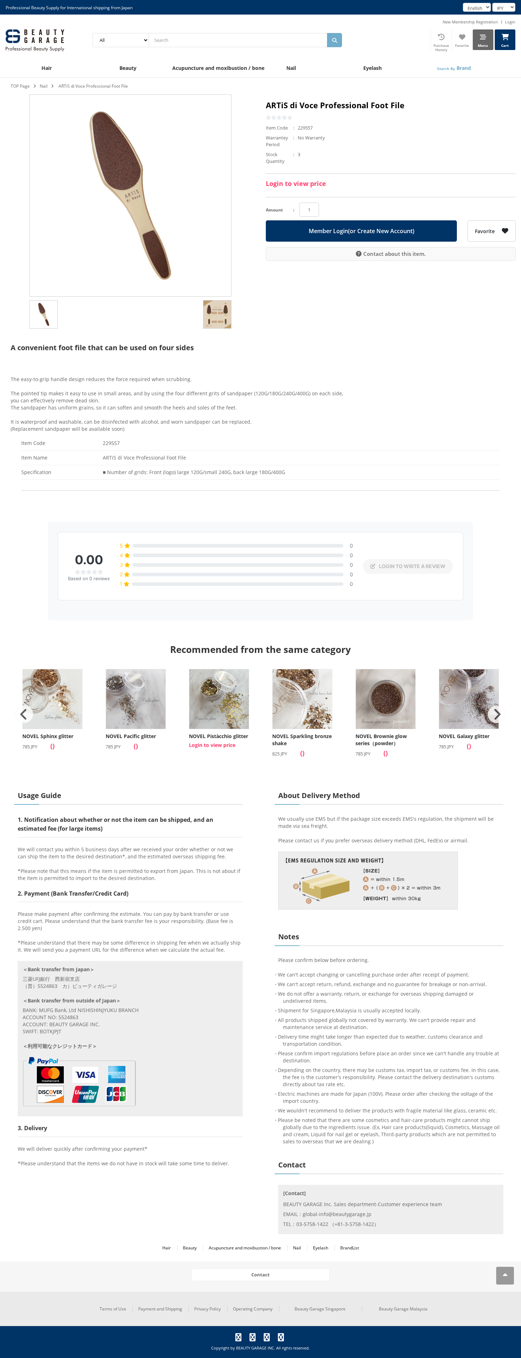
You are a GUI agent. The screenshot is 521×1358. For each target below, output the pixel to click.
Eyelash (372, 68)
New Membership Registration (470, 21)
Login (510, 21)
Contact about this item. (394, 253)
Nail (291, 68)
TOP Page (20, 86)
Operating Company (253, 1309)
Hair (46, 68)
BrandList (349, 1248)
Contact (260, 1274)
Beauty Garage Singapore (320, 1309)
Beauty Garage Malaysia (403, 1309)
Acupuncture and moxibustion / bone (211, 68)
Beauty (127, 68)
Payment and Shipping (160, 1309)
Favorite (485, 231)
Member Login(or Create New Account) (361, 231)
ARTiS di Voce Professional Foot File (93, 86)
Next (496, 714)
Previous (24, 714)
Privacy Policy (207, 1309)
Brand (454, 68)
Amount (274, 210)
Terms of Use (113, 1309)
